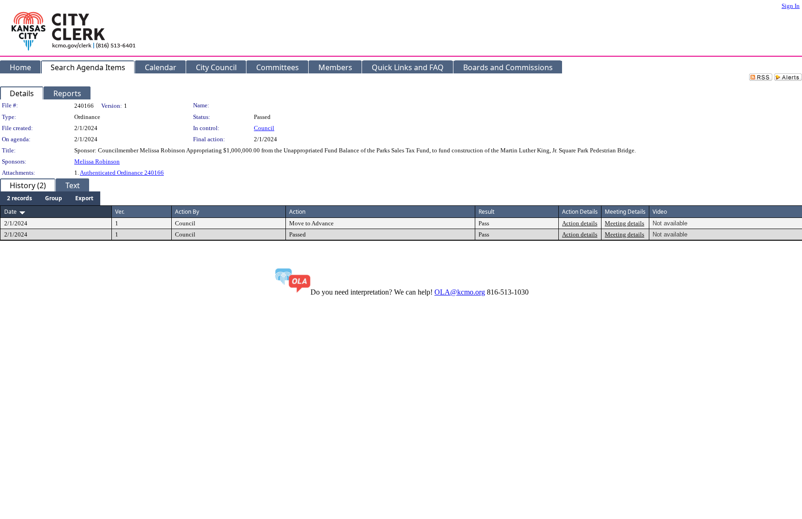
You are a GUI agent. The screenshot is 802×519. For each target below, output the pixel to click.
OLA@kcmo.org (459, 292)
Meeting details (624, 223)
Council (264, 128)
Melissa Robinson (97, 161)
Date (10, 212)
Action (297, 212)
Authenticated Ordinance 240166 (122, 172)
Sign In (791, 5)
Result (486, 212)
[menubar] (50, 198)
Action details (579, 223)
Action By (187, 212)
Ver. (119, 212)
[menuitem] (19, 198)
